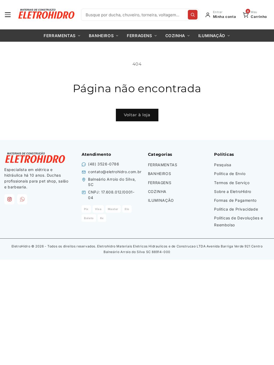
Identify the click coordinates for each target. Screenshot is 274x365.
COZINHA (175, 35)
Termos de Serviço (231, 182)
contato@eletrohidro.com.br (115, 171)
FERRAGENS (139, 35)
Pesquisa (222, 164)
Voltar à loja (137, 114)
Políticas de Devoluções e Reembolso (238, 221)
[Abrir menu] (8, 14)
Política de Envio (229, 173)
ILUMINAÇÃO (211, 35)
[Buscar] (192, 15)
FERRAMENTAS (60, 35)
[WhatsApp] (22, 199)
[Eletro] (47, 14)
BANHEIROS (101, 35)
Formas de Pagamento (235, 200)
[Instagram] (9, 199)
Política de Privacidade (236, 209)
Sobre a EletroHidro (232, 191)
